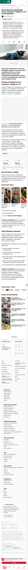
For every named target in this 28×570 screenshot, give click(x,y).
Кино (5, 452)
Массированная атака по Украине (11, 413)
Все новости (7, 389)
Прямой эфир (7, 395)
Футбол (5, 492)
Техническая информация (20, 368)
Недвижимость (7, 479)
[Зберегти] (24, 42)
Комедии (5, 459)
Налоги (5, 446)
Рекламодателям (5, 371)
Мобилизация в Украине (10, 421)
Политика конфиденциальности (6, 376)
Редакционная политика (6, 365)
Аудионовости (7, 398)
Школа (5, 469)
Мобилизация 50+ (7, 424)
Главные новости (7, 391)
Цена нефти (6, 439)
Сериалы (5, 461)
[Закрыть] (26, 559)
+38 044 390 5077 (18, 341)
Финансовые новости (8, 443)
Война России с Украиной (10, 404)
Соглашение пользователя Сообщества (20, 363)
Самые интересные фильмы (10, 454)
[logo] (8, 2)
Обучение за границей (8, 474)
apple (14, 524)
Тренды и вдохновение (9, 484)
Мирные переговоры (8, 409)
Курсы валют (6, 441)
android (5, 524)
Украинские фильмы (8, 456)
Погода (5, 400)
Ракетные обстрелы (8, 406)
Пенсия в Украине (7, 448)
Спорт (5, 488)
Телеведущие (4, 369)
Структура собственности (20, 374)
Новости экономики (11, 5)
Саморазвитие (7, 472)
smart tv (5, 528)
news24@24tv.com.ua (6, 341)
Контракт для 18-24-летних (9, 428)
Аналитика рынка (7, 480)
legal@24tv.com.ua (16, 547)
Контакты (17, 370)
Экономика (3, 5)
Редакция (3, 363)
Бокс (5, 490)
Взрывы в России (7, 415)
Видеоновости (7, 396)
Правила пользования (6, 373)
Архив (16, 376)
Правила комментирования (20, 366)
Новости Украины (7, 393)
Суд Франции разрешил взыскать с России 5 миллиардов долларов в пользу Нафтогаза (12, 125)
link (15, 347)
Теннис (5, 493)
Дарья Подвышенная (8, 16)
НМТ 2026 (6, 471)
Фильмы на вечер (7, 457)
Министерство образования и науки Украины (13, 467)
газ (2, 141)
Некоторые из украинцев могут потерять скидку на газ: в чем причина (21, 5)
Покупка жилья (7, 482)
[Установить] (14, 561)
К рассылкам (8, 516)
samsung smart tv (14, 528)
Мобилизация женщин (8, 426)
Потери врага (7, 417)
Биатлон (5, 495)
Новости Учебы (7, 465)
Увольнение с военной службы (10, 423)
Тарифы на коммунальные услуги (11, 444)
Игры (16, 381)
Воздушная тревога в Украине (10, 411)
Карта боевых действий (9, 408)
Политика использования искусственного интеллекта (7, 379)
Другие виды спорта (8, 497)
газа (21, 23)
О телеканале (4, 367)
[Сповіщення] (26, 2)
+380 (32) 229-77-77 (9, 546)
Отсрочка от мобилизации (9, 430)
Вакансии (17, 372)
